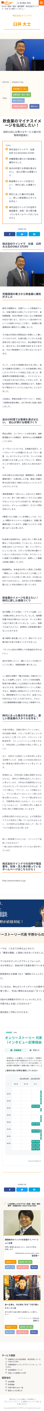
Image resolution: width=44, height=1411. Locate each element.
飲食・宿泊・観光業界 (16, 6)
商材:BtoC (34, 106)
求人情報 (21, 1399)
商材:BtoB (34, 1267)
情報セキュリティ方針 (31, 1402)
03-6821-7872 (24, 3)
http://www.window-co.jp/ (14, 880)
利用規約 (30, 1399)
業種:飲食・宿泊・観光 (21, 94)
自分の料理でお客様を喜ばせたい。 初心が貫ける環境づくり (23, 172)
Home (4, 6)
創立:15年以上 (18, 100)
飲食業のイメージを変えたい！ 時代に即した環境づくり (22, 185)
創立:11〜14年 (10, 1267)
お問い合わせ (22, 1404)
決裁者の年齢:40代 (20, 106)
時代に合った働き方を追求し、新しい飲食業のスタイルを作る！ (22, 198)
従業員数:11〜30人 (20, 89)
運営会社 (12, 1399)
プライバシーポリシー (12, 1402)
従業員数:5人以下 (10, 1262)
